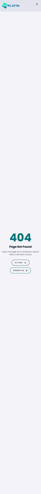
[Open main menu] (37, 4)
